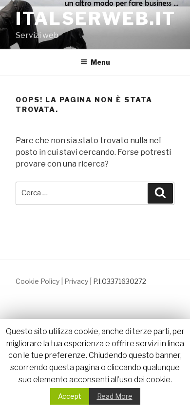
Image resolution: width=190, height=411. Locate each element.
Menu (100, 62)
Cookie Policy (37, 281)
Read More (115, 396)
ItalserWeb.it (95, 18)
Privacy (76, 281)
